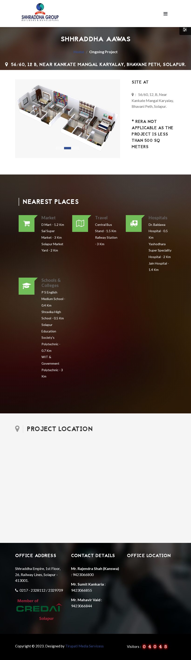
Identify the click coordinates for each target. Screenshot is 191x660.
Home (79, 51)
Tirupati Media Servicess (84, 646)
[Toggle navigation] (165, 13)
